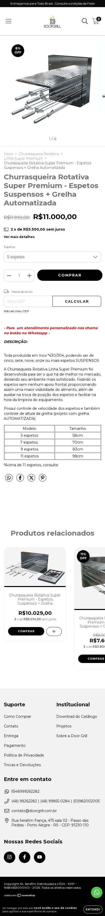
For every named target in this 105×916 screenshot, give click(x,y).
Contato (11, 726)
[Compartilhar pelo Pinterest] (42, 479)
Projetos (63, 726)
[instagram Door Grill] (9, 857)
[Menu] (8, 21)
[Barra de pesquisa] (85, 21)
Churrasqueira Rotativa (39, 154)
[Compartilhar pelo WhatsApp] (9, 478)
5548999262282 (25, 791)
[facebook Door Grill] (24, 857)
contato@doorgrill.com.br (34, 810)
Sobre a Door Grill (71, 736)
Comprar (26, 631)
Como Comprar (17, 716)
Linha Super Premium (23, 158)
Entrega (11, 736)
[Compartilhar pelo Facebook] (20, 479)
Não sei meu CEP (16, 311)
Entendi (93, 909)
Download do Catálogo (76, 716)
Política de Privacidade (24, 755)
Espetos (9, 247)
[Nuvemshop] (20, 896)
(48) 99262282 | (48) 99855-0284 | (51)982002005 (55, 801)
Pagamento (14, 745)
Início (8, 154)
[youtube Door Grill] (39, 857)
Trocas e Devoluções (22, 765)
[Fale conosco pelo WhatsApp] (96, 892)
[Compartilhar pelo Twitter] (32, 479)
